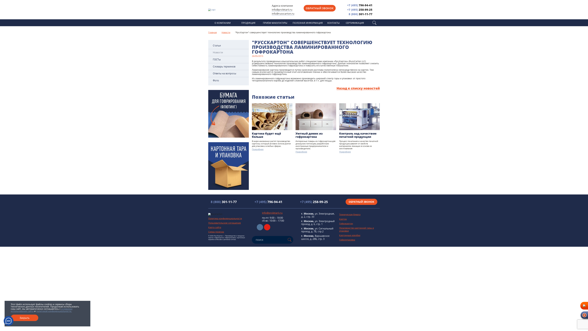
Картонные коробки (349, 235)
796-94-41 (359, 5)
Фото (216, 80)
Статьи (217, 45)
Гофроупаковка (347, 239)
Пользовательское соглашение (224, 222)
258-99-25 (359, 9)
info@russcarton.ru (283, 13)
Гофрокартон (346, 223)
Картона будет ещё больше (266, 135)
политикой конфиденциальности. (54, 311)
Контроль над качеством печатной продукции (357, 135)
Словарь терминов (224, 66)
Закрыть (24, 318)
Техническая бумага (349, 214)
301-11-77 (360, 14)
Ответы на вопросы (224, 73)
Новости (218, 52)
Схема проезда (216, 231)
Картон (343, 219)
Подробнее (258, 149)
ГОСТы (217, 59)
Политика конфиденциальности (225, 218)
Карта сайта (214, 227)
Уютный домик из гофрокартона (309, 135)
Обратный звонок (320, 8)
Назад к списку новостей (358, 88)
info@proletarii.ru (282, 9)
